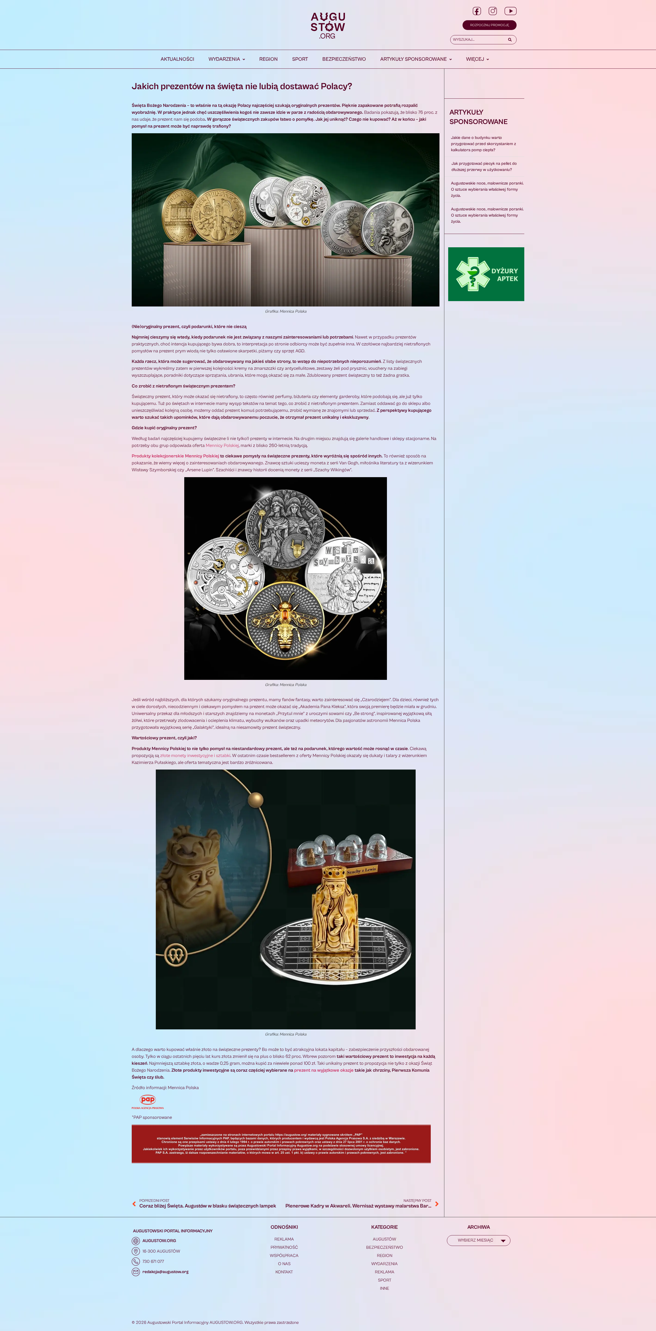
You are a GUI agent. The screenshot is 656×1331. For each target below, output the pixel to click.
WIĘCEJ (475, 59)
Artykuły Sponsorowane (413, 59)
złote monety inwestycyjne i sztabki (195, 755)
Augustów (384, 1239)
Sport (300, 59)
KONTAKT (284, 1272)
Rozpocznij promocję (489, 25)
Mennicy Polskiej (222, 445)
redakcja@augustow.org (165, 1271)
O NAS (284, 1263)
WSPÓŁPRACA (284, 1255)
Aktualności (177, 59)
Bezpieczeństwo (344, 59)
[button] (227, 59)
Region (268, 59)
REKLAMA (284, 1239)
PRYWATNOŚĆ (284, 1247)
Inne (384, 1288)
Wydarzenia (224, 59)
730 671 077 (153, 1261)
